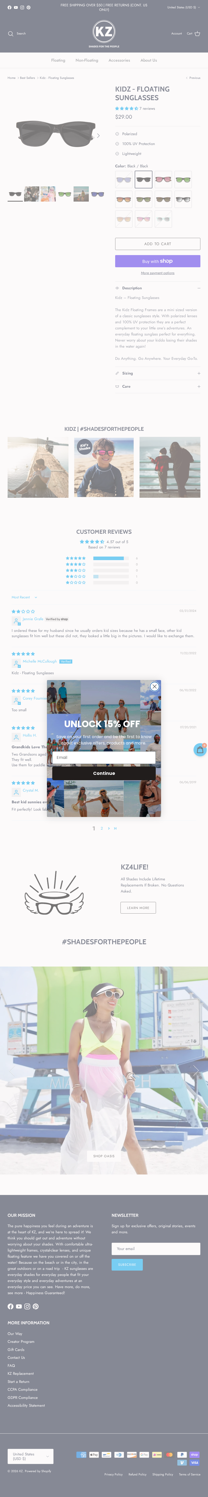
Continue (104, 773)
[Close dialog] (154, 686)
